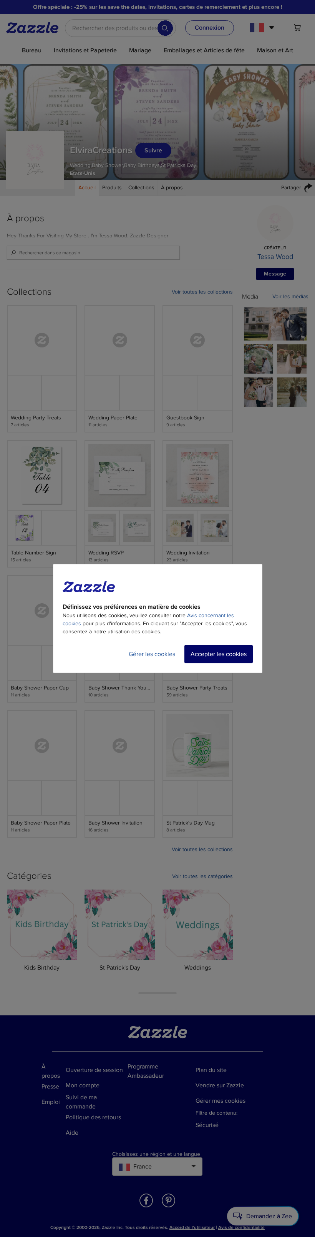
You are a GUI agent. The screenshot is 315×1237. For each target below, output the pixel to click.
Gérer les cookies (152, 654)
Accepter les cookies (219, 654)
